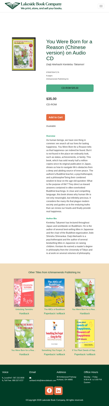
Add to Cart (56, 117)
